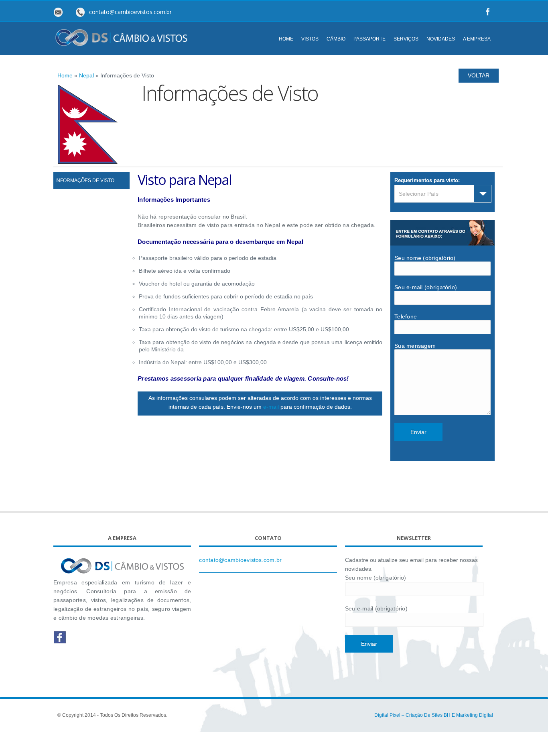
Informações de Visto (84, 180)
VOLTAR (478, 75)
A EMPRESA (477, 39)
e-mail (271, 407)
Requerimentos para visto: (427, 180)
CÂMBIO (336, 39)
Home (65, 75)
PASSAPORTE (369, 39)
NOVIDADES (440, 39)
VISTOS (310, 39)
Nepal (86, 75)
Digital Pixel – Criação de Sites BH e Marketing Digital (433, 715)
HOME (286, 39)
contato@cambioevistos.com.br (240, 560)
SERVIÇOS (406, 39)
